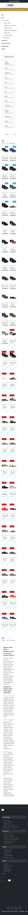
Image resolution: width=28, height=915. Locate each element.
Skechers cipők (20, 9)
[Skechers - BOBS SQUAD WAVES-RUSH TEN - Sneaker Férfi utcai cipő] (5, 168)
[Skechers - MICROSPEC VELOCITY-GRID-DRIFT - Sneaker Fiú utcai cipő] (12, 242)
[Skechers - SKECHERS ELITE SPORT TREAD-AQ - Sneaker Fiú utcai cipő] (5, 355)
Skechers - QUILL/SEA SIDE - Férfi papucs (12, 537)
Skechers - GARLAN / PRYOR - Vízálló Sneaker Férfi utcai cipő (13, 323)
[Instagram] (12, 907)
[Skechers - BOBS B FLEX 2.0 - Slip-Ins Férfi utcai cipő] (5, 377)
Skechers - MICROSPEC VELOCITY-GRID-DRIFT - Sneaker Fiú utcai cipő (13, 249)
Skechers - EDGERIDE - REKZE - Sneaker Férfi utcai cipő (12, 231)
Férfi (8, 9)
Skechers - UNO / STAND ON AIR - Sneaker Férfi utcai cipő (5, 516)
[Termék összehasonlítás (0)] (7, 132)
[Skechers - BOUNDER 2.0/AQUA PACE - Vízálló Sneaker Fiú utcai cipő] (12, 399)
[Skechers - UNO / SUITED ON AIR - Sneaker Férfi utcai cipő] (12, 486)
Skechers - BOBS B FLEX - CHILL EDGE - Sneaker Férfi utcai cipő (13, 194)
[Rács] (2, 132)
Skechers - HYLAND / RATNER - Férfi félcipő (5, 406)
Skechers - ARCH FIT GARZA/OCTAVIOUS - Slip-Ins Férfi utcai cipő (12, 581)
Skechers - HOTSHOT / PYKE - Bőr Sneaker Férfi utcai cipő (13, 472)
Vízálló (6, 126)
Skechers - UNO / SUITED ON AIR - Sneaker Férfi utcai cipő (12, 494)
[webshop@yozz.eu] (19, 907)
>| (12, 141)
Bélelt (6, 96)
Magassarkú (7, 116)
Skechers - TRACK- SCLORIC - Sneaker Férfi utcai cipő (5, 194)
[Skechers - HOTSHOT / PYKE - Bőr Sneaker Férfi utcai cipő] (12, 464)
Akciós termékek (7, 62)
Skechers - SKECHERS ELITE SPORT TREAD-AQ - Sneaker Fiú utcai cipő (5, 363)
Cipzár (6, 101)
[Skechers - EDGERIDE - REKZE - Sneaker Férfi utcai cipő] (12, 223)
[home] (2, 9)
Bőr (5, 91)
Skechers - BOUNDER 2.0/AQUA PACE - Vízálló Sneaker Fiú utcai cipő (13, 406)
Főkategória (7, 105)
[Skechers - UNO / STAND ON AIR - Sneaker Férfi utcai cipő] (5, 508)
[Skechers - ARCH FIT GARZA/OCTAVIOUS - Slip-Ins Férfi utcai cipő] (12, 573)
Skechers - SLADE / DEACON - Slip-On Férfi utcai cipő (12, 304)
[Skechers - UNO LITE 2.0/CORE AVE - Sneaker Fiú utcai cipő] (12, 617)
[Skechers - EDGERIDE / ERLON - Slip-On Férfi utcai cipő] (5, 333)
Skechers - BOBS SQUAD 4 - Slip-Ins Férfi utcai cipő (5, 494)
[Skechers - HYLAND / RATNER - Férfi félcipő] (5, 399)
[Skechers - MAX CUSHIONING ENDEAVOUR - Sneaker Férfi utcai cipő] (5, 150)
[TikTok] (15, 907)
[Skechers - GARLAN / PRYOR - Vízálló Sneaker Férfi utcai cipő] (12, 315)
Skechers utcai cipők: (8, 695)
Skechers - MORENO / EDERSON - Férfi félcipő (13, 450)
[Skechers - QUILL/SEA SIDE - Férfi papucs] (12, 530)
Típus (6, 87)
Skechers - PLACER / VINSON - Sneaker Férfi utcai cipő (5, 450)
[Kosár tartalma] (25, 5)
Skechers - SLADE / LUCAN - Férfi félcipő (13, 516)
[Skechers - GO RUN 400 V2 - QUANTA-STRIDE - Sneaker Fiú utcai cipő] (12, 278)
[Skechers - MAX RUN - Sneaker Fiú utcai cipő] (5, 278)
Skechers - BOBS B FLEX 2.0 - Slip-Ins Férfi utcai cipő (5, 385)
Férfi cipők (13, 9)
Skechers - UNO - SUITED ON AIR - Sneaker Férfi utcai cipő (12, 363)
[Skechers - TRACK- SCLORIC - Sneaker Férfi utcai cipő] (5, 187)
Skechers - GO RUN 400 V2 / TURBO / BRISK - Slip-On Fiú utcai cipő (5, 323)
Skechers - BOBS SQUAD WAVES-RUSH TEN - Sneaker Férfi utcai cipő (5, 176)
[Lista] (4, 132)
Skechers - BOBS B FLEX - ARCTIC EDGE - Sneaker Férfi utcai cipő (12, 176)
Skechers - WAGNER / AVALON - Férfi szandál (5, 428)
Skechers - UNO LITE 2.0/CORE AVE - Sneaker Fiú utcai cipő (12, 625)
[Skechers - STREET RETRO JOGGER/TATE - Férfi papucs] (12, 205)
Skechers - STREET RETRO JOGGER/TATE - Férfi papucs (12, 213)
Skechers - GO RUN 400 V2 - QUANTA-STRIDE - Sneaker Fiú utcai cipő (13, 286)
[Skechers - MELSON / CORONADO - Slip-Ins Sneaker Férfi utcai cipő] (5, 573)
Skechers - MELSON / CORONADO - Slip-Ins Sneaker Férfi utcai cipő (5, 581)
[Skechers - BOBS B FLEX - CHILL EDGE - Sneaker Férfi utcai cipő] (12, 187)
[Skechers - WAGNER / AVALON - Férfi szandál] (5, 421)
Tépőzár (7, 121)
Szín (6, 82)
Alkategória (7, 73)
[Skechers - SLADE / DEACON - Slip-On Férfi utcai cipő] (12, 297)
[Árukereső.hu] (8, 882)
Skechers (3, 155)
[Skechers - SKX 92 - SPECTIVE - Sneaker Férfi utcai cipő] (12, 333)
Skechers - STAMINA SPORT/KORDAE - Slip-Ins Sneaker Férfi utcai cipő (5, 603)
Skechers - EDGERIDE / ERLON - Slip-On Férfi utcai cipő (5, 341)
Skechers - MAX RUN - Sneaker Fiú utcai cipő (5, 286)
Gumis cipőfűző (7, 111)
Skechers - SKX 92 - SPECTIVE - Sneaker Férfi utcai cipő (12, 341)
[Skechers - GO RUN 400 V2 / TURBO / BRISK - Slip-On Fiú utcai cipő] (5, 315)
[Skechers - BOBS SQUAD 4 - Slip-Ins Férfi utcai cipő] (5, 486)
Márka (6, 68)
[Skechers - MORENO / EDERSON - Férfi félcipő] (12, 442)
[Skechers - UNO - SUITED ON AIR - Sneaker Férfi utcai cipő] (12, 355)
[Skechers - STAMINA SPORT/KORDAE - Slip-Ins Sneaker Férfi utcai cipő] (5, 595)
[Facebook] (8, 907)
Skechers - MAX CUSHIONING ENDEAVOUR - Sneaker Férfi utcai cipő (5, 158)
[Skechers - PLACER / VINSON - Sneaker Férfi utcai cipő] (5, 442)
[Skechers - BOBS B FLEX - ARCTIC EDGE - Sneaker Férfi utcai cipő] (12, 168)
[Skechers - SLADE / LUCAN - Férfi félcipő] (12, 508)
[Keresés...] (19, 5)
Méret (6, 77)
